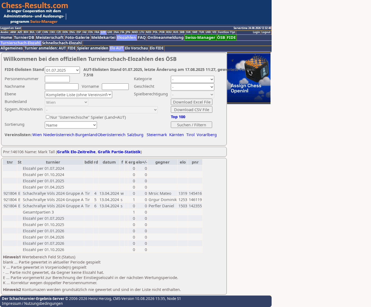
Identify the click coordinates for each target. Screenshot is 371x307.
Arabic (5, 32)
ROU (169, 32)
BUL (32, 32)
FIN (90, 32)
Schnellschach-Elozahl (62, 43)
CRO (52, 32)
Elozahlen (126, 37)
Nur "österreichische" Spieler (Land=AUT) (88, 117)
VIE (214, 32)
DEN (65, 32)
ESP (79, 32)
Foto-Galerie (77, 37)
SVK (188, 32)
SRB (182, 32)
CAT (38, 32)
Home (6, 37)
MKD (135, 32)
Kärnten (176, 134)
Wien (37, 134)
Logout (266, 32)
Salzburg (135, 134)
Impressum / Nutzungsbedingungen (32, 303)
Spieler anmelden (92, 48)
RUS (175, 32)
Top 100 (178, 116)
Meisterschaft (50, 37)
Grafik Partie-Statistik (119, 151)
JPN (128, 32)
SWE (194, 32)
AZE (20, 32)
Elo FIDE (157, 48)
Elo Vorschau (136, 48)
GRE (109, 32)
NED (148, 32)
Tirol (190, 134)
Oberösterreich (111, 134)
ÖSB (221, 37)
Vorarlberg (207, 134)
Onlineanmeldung (165, 37)
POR (162, 32)
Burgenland (86, 134)
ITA (122, 32)
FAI (85, 32)
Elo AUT (116, 48)
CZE (58, 32)
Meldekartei (103, 37)
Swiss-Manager (200, 37)
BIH (26, 32)
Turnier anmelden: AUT (45, 48)
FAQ (142, 37)
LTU (142, 32)
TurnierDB (24, 37)
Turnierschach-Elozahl (20, 43)
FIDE (231, 37)
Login (256, 32)
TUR (201, 32)
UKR (208, 32)
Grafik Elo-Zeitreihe (76, 151)
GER (103, 32)
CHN (45, 32)
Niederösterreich (58, 134)
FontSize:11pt (226, 32)
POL (155, 32)
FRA (97, 32)
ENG (72, 32)
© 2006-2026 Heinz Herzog (87, 298)
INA (116, 32)
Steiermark (157, 134)
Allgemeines (12, 48)
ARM (13, 32)
